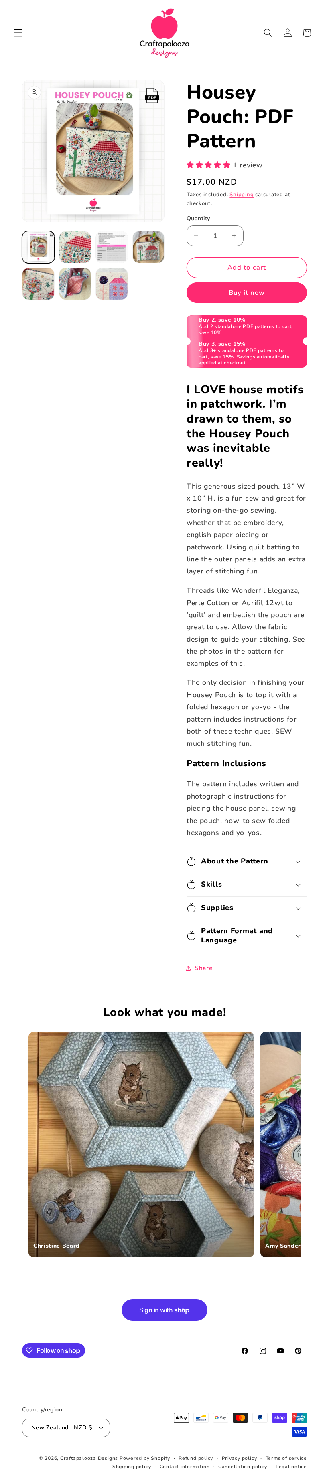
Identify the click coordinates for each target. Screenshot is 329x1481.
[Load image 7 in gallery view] (111, 284)
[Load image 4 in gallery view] (148, 247)
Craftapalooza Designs (89, 1458)
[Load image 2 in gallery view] (75, 247)
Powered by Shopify (145, 1458)
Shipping (241, 194)
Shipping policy (131, 1466)
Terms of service (286, 1458)
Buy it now (247, 292)
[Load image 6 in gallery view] (75, 284)
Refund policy (196, 1458)
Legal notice (291, 1466)
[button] (18, 32)
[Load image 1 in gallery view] (38, 247)
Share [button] (203, 968)
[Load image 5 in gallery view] (38, 284)
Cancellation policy (242, 1466)
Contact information (185, 1466)
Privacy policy (239, 1458)
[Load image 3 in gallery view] (111, 247)
